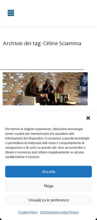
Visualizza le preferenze (48, 200)
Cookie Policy (28, 212)
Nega (48, 186)
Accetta (48, 171)
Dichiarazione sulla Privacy (59, 212)
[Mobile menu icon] (11, 13)
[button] (89, 118)
